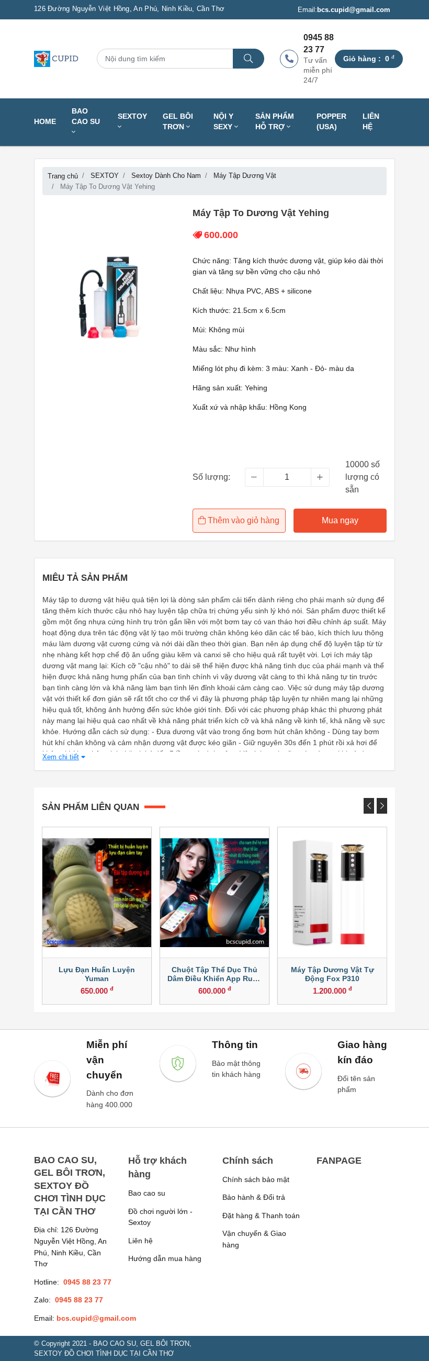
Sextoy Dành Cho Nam (166, 175)
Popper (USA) (331, 122)
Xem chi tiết (60, 757)
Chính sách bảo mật (255, 1179)
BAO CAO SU (86, 116)
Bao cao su (146, 1193)
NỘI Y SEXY (223, 122)
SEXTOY (132, 116)
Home (45, 122)
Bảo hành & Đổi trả (253, 1197)
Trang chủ (63, 176)
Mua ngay (340, 520)
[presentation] (369, 806)
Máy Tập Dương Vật (244, 175)
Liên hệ (371, 122)
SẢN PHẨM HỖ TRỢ (274, 122)
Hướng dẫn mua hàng (164, 1258)
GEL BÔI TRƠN (178, 122)
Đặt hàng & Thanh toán (261, 1215)
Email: (344, 10)
